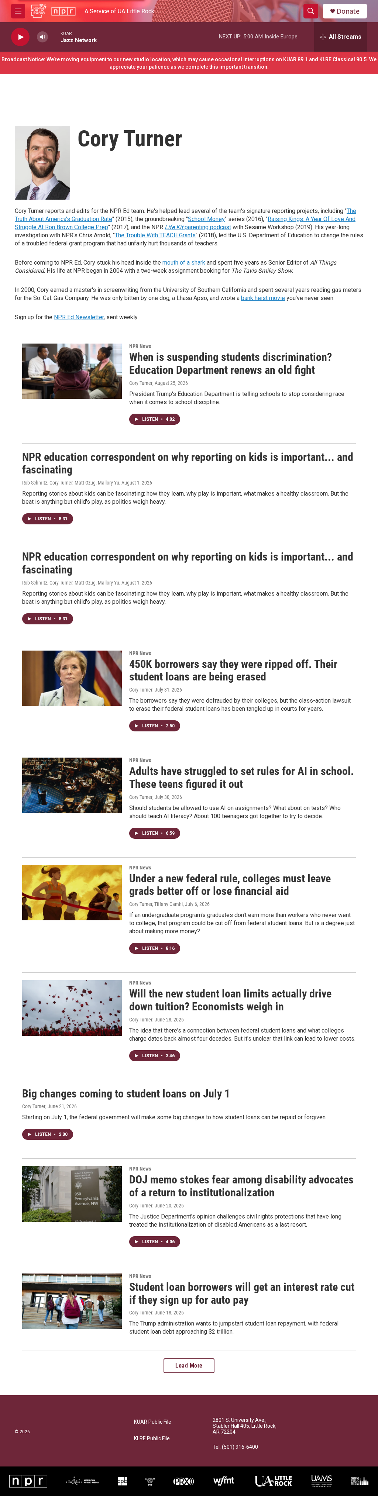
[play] (20, 37)
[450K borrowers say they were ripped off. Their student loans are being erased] (72, 678)
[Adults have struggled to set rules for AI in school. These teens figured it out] (72, 785)
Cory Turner (140, 383)
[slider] (54, 37)
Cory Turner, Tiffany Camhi (156, 904)
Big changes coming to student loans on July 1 (126, 1093)
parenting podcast (198, 227)
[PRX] (184, 1481)
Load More (189, 1365)
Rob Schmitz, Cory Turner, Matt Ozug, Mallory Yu (70, 483)
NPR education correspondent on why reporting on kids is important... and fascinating (187, 463)
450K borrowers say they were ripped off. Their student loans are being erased (233, 670)
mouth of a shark (183, 262)
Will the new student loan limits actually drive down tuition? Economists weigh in (230, 1000)
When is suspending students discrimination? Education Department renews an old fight (230, 363)
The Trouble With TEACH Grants (155, 235)
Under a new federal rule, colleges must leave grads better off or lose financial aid (230, 885)
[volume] (42, 37)
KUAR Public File (152, 1422)
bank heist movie (263, 297)
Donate (348, 11)
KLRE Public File (152, 1438)
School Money (206, 219)
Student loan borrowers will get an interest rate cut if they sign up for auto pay (241, 1293)
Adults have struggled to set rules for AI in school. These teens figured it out (241, 777)
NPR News (140, 346)
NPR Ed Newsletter (79, 317)
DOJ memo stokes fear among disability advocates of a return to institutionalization (241, 1186)
